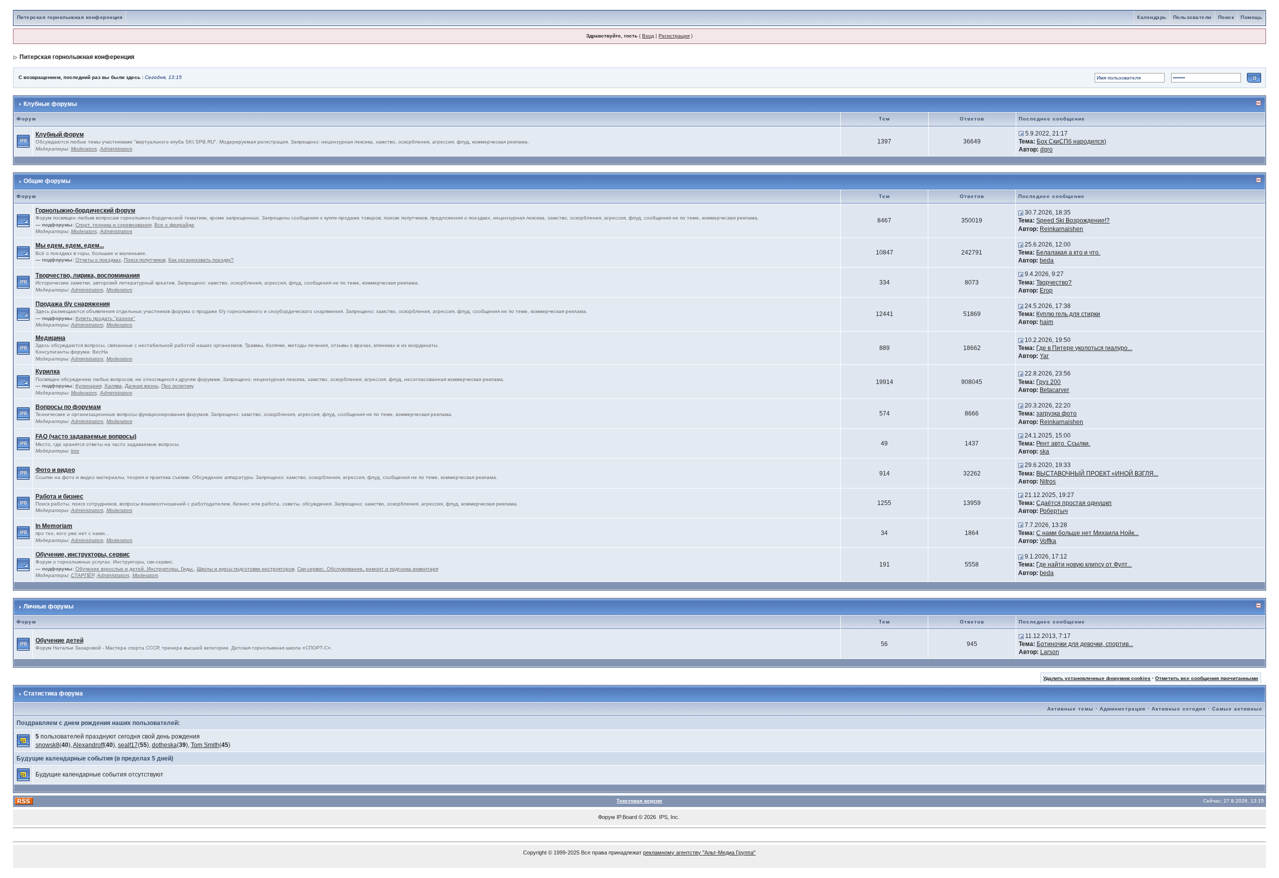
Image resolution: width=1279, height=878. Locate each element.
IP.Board (627, 817)
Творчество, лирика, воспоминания (87, 275)
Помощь (1251, 17)
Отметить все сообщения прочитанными (1206, 678)
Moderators (84, 149)
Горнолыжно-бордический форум (85, 210)
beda (1047, 260)
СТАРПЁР (82, 575)
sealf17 (128, 745)
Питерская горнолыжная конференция (70, 17)
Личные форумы (48, 606)
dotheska (164, 745)
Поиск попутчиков (144, 259)
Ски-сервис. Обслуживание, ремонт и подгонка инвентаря (367, 569)
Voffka (1048, 541)
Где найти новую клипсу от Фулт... (1084, 564)
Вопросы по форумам (68, 407)
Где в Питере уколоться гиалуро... (1084, 348)
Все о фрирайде (174, 225)
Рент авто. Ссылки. (1063, 443)
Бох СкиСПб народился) (1071, 141)
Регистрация (673, 35)
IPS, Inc (668, 817)
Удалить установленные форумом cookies (1097, 678)
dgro (1046, 149)
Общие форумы (46, 181)
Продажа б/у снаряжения (72, 304)
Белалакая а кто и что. (1068, 252)
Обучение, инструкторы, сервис (82, 554)
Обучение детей (59, 640)
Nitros (1048, 481)
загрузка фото (1056, 413)
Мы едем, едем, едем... (69, 245)
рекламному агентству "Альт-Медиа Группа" (699, 853)
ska (1044, 451)
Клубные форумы (50, 104)
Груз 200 (1048, 382)
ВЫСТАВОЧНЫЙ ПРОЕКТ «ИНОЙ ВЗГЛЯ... (1097, 473)
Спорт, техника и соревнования (113, 225)
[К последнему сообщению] (1021, 133)
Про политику (177, 385)
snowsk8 (47, 745)
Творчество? (1054, 282)
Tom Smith (205, 745)
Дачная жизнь (141, 385)
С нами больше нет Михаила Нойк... (1087, 533)
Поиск (1226, 17)
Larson (1049, 652)
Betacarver (1054, 390)
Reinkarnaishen (1061, 229)
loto (75, 451)
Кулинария (88, 385)
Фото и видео (55, 470)
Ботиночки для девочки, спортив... (1085, 644)
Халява (113, 385)
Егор (1046, 290)
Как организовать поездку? (201, 259)
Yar (1044, 356)
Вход (648, 35)
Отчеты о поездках (98, 259)
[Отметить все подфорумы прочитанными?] (23, 220)
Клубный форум (59, 134)
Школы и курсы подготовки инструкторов (245, 569)
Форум (606, 817)
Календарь (1152, 17)
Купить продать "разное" (105, 318)
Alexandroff (88, 745)
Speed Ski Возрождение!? (1073, 220)
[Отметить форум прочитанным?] (23, 141)
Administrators (116, 149)
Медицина (50, 338)
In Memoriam (53, 526)
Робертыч (1054, 511)
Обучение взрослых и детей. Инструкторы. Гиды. (134, 569)
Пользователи (1192, 17)
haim (1046, 322)
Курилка (47, 371)
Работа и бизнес (59, 496)
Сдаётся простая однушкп (1074, 503)
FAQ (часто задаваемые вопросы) (85, 436)
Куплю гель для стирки (1068, 314)
